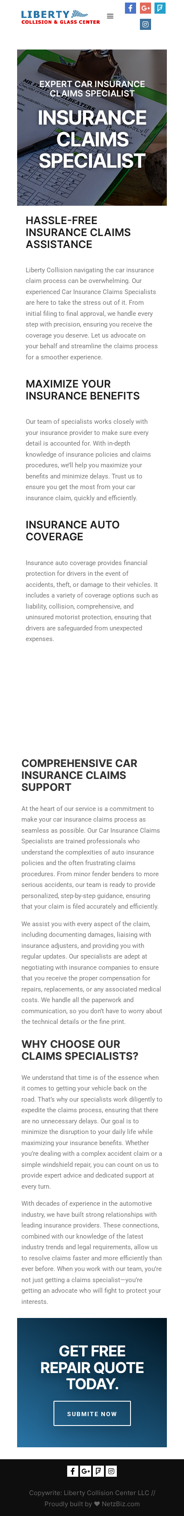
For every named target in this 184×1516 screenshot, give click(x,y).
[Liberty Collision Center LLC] (60, 16)
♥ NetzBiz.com (117, 1504)
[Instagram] (145, 24)
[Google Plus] (145, 8)
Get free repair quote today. (92, 1367)
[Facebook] (130, 8)
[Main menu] (110, 16)
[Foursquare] (160, 8)
